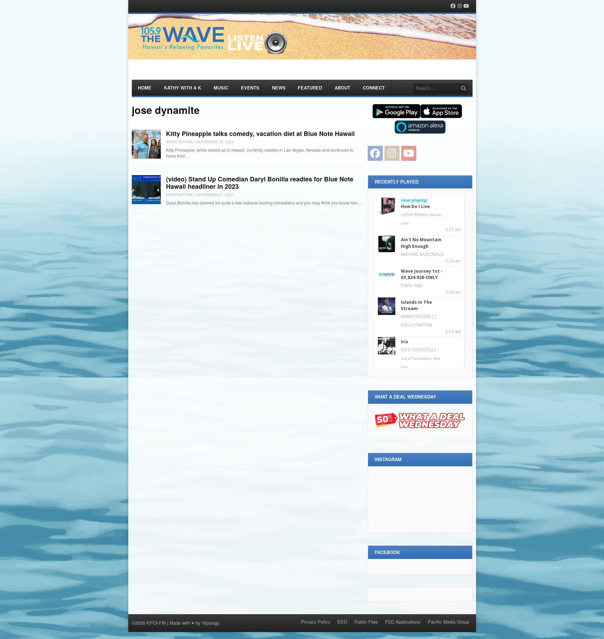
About (342, 87)
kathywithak (179, 141)
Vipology (211, 622)
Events (250, 87)
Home (144, 87)
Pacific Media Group (448, 621)
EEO (342, 621)
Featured (310, 87)
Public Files (366, 621)
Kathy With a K (182, 87)
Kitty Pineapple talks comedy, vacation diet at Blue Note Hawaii (260, 133)
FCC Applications (402, 621)
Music (221, 87)
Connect (374, 87)
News (279, 87)
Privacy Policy (315, 621)
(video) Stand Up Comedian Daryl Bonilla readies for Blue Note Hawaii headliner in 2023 (259, 182)
